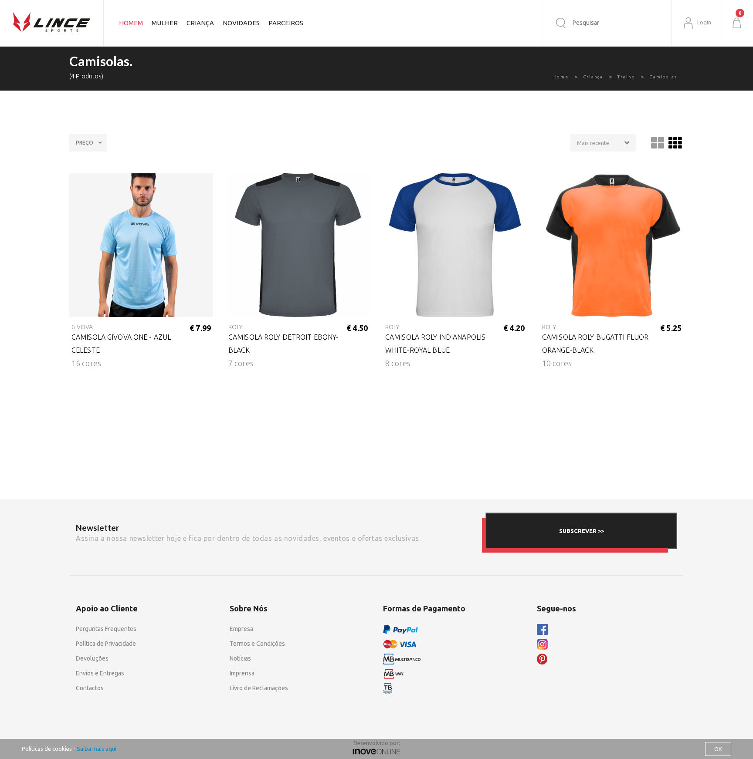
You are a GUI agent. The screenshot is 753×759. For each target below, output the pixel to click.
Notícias (240, 658)
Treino (626, 76)
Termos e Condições (257, 643)
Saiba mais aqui (96, 749)
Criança (593, 76)
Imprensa (242, 673)
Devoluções (92, 658)
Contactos (90, 688)
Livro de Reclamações (259, 688)
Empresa (241, 628)
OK (718, 749)
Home (561, 76)
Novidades (241, 23)
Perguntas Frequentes (106, 628)
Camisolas (663, 76)
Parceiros (285, 23)
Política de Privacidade (106, 643)
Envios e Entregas (100, 673)
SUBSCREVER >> (581, 531)
